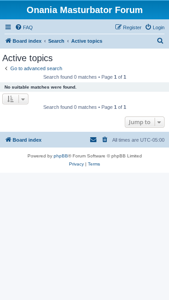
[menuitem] (24, 27)
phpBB (61, 155)
